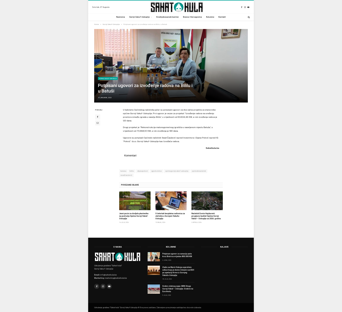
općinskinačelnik (199, 171)
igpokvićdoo (156, 171)
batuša (123, 171)
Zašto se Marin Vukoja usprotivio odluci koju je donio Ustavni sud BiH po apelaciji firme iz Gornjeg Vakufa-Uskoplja (178, 271)
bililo (132, 171)
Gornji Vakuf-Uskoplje (139, 17)
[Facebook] (97, 117)
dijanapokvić (142, 171)
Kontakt (222, 17)
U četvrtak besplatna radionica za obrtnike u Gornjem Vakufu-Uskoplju (170, 216)
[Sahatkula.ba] (176, 7)
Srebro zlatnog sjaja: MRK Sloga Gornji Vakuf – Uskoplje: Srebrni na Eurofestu (177, 288)
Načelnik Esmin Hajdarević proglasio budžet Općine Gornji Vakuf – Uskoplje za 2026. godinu (206, 216)
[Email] (97, 123)
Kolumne (210, 17)
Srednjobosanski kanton (167, 17)
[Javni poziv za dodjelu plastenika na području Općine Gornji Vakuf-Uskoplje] (135, 200)
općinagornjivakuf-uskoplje (177, 171)
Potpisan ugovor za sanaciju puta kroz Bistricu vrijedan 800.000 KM (177, 255)
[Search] (248, 17)
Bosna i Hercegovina (192, 17)
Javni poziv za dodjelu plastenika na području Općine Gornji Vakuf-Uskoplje (133, 216)
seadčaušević (126, 175)
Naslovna (120, 17)
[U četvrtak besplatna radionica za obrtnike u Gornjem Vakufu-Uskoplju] (171, 200)
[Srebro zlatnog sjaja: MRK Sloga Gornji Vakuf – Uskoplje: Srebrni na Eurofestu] (154, 289)
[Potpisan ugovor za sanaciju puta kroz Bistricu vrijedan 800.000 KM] (154, 256)
